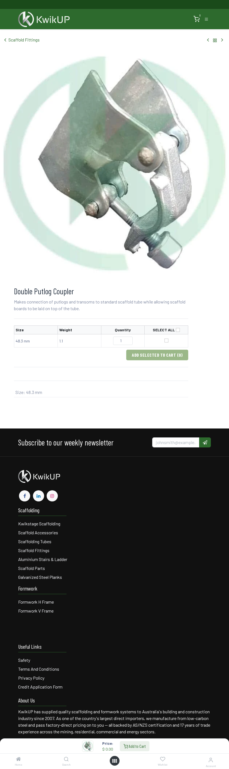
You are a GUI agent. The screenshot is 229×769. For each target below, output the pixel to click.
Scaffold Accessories (38, 532)
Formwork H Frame (36, 601)
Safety (24, 660)
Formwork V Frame (36, 610)
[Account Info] (210, 759)
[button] (205, 442)
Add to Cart (137, 746)
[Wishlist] (163, 759)
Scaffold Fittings (24, 39)
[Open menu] (114, 761)
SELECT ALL (164, 329)
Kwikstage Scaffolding (39, 523)
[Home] (18, 759)
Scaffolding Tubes (34, 541)
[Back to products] (215, 40)
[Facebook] (24, 495)
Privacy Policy (31, 677)
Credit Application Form (40, 686)
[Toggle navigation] (206, 19)
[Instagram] (52, 495)
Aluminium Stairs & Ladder (42, 559)
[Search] (66, 759)
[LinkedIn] (38, 495)
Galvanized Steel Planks (40, 577)
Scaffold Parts (31, 568)
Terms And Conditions (39, 669)
